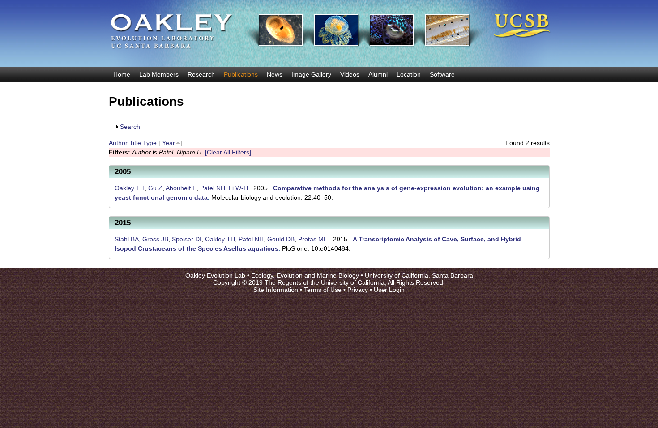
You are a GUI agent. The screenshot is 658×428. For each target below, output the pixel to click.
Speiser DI (186, 239)
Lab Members (159, 74)
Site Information (275, 289)
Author (118, 142)
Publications (241, 74)
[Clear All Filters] (228, 152)
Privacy (357, 289)
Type (150, 142)
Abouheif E (181, 188)
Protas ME (313, 239)
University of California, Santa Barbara (419, 275)
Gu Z (155, 188)
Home (121, 74)
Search (130, 126)
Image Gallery (311, 74)
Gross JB (155, 239)
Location (409, 74)
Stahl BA (127, 239)
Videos (349, 74)
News (274, 74)
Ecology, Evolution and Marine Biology (305, 275)
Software (442, 74)
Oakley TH (130, 188)
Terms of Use (323, 289)
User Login (389, 289)
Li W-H (238, 188)
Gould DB (281, 239)
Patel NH (212, 188)
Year (168, 142)
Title (135, 142)
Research (201, 74)
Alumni (378, 74)
